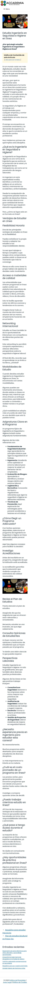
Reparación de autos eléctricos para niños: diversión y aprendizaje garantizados (14, 953)
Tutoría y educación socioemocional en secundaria (14, 962)
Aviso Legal (7, 982)
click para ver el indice (12, 60)
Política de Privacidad (17, 980)
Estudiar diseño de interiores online (13, 968)
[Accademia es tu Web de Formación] (12, 3)
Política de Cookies (20, 982)
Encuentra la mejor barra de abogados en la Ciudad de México (13, 958)
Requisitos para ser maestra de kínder (15, 966)
